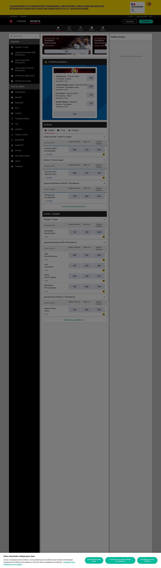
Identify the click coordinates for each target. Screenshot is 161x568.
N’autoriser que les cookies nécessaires (120, 560)
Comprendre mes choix (94, 560)
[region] (80, 560)
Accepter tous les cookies (147, 560)
